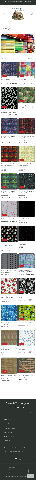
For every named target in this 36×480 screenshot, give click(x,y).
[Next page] (20, 392)
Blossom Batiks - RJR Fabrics (24, 296)
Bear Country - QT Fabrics (25, 105)
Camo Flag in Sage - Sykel (25, 375)
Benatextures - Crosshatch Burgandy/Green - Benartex (26, 137)
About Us (6, 424)
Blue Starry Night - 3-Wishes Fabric (7, 323)
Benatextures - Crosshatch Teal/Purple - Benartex (9, 192)
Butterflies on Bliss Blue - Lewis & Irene (25, 348)
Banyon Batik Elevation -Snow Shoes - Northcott (25, 80)
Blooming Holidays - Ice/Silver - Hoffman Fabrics (7, 297)
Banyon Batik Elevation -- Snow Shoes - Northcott (8, 80)
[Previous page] (5, 388)
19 (15, 392)
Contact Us (7, 440)
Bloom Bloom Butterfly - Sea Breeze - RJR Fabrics (25, 271)
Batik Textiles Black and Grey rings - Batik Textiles (8, 111)
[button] (4, 14)
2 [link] (15, 388)
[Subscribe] (30, 413)
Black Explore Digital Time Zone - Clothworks (9, 244)
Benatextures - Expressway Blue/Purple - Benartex (26, 192)
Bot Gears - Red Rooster (25, 323)
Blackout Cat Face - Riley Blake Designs (25, 243)
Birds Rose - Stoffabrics (8, 219)
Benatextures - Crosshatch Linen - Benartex (26, 164)
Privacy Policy (8, 432)
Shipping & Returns (9, 428)
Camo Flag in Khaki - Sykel (9, 375)
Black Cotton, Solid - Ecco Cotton (25, 219)
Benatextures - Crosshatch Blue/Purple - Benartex (9, 137)
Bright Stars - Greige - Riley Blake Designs (9, 348)
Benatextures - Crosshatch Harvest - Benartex (9, 164)
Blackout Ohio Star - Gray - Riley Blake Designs (9, 271)
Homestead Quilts (15, 476)
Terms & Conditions (10, 436)
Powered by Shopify (25, 476)
